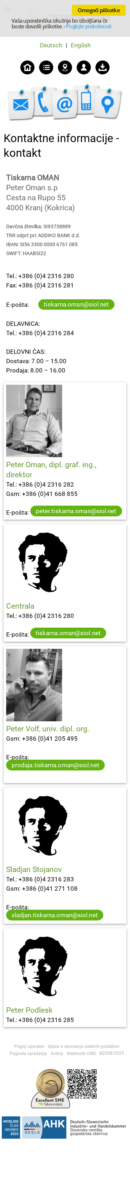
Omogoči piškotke (99, 10)
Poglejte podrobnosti (88, 26)
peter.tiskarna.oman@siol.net (76, 511)
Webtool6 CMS (81, 1053)
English (81, 45)
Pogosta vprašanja (28, 1053)
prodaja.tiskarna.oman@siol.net (55, 765)
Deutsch (51, 45)
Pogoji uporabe (29, 1046)
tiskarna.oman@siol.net (76, 304)
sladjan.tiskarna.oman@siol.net (55, 915)
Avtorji (57, 1053)
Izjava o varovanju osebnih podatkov (84, 1046)
